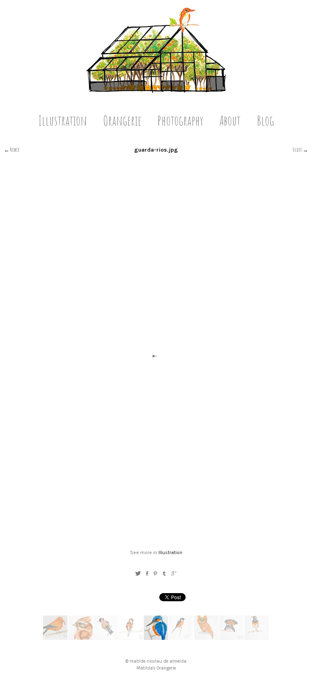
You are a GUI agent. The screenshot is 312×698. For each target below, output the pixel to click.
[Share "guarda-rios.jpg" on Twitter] (138, 573)
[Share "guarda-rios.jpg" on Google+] (174, 573)
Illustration (62, 120)
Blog (265, 120)
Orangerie (122, 120)
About (229, 120)
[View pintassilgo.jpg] (105, 637)
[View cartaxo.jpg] (181, 637)
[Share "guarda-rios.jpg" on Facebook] (147, 573)
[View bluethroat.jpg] (257, 637)
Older (297, 149)
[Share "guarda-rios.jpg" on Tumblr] (164, 573)
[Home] (156, 90)
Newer (15, 149)
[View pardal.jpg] (131, 637)
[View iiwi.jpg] (55, 637)
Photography (180, 120)
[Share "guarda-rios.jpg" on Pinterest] (155, 573)
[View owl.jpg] (206, 637)
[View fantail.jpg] (231, 637)
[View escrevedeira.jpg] (80, 637)
